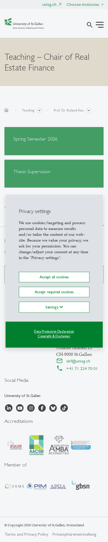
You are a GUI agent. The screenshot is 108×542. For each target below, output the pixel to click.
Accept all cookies (54, 277)
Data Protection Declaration (54, 331)
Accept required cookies (54, 292)
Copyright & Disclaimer (54, 336)
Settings (52, 307)
